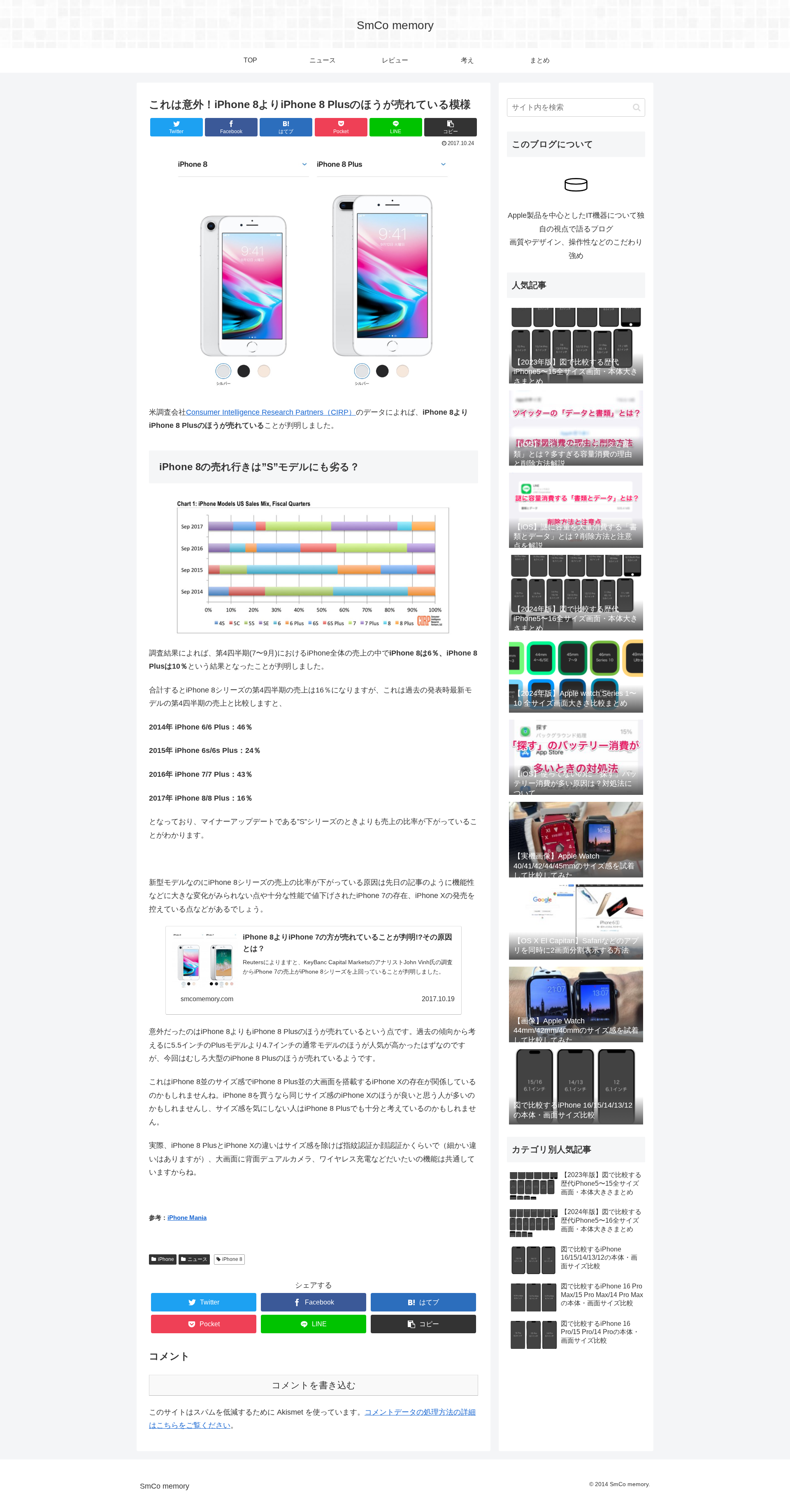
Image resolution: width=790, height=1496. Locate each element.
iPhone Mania (187, 1217)
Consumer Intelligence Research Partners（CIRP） (271, 412)
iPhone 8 (232, 1259)
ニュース (197, 1259)
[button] (637, 107)
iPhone (166, 1259)
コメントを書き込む (314, 1385)
